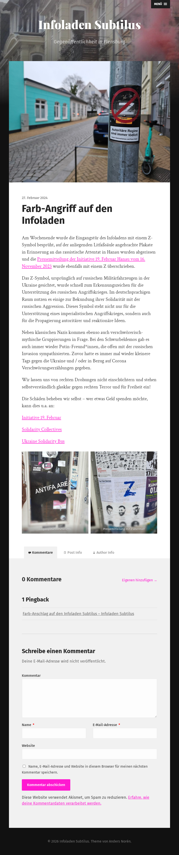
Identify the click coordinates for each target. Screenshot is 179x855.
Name (28, 725)
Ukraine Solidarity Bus (43, 441)
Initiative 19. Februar (41, 417)
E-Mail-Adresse (106, 725)
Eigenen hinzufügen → (139, 580)
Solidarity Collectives (42, 429)
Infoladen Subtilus (89, 24)
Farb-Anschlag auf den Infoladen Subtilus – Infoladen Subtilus (78, 613)
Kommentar (31, 675)
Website (28, 746)
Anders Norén (120, 841)
